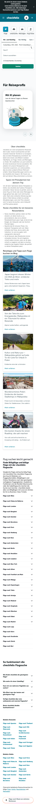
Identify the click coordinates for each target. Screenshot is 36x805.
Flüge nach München (10, 611)
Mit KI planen (13, 95)
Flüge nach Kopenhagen (11, 585)
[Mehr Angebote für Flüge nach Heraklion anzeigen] (32, 553)
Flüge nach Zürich (9, 641)
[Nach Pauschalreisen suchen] (30, 29)
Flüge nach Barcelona (10, 522)
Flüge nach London (9, 506)
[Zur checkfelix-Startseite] (13, 18)
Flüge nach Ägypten (25, 746)
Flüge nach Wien (8, 496)
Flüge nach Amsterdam (10, 543)
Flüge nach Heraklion (10, 553)
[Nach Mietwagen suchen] (22, 29)
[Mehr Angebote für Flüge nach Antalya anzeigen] (32, 595)
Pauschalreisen (21, 789)
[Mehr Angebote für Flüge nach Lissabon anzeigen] (32, 559)
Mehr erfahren (10, 290)
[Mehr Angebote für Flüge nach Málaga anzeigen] (32, 580)
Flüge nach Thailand (25, 723)
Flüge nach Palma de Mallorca (13, 501)
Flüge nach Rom (8, 538)
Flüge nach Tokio (8, 590)
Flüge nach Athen (9, 569)
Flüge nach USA (24, 727)
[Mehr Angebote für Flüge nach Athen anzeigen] (32, 569)
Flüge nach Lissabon (10, 559)
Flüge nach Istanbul (9, 517)
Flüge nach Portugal (25, 742)
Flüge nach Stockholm (10, 636)
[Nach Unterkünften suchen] (13, 29)
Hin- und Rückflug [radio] (9, 40)
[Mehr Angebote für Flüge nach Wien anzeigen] (32, 496)
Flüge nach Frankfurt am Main (13, 574)
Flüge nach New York (10, 564)
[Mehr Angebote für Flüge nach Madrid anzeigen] (32, 622)
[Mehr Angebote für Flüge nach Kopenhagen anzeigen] (32, 585)
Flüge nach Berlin (9, 548)
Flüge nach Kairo (8, 631)
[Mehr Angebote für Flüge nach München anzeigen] (32, 611)
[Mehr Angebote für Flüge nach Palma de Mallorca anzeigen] (32, 501)
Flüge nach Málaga (9, 580)
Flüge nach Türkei (9, 748)
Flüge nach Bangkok (10, 511)
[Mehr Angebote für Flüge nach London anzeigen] (32, 506)
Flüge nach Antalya (9, 595)
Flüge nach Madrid (9, 622)
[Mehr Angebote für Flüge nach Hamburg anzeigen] (32, 532)
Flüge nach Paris (8, 527)
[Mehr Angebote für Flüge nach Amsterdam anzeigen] (32, 543)
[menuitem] (5, 31)
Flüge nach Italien (9, 738)
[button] (34, 7)
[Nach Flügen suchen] (5, 29)
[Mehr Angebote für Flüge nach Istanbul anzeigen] (32, 517)
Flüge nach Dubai (9, 616)
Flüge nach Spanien (9, 723)
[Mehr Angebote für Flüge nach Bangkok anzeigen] (32, 511)
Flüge (9, 789)
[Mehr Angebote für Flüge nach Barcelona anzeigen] (32, 522)
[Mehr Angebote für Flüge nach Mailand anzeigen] (32, 601)
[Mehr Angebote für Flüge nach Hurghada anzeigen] (32, 606)
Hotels (13, 789)
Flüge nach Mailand (9, 601)
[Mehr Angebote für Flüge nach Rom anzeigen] (32, 538)
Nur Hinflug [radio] (22, 40)
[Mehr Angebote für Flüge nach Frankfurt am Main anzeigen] (32, 574)
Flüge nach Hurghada (10, 606)
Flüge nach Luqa (8, 627)
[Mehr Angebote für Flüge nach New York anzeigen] (32, 564)
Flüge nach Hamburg (10, 532)
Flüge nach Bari (8, 646)
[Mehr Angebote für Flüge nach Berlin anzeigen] (32, 548)
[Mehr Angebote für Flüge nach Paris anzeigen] (32, 527)
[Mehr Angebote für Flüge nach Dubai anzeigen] (32, 616)
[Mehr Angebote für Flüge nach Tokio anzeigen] (32, 590)
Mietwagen (6, 791)
